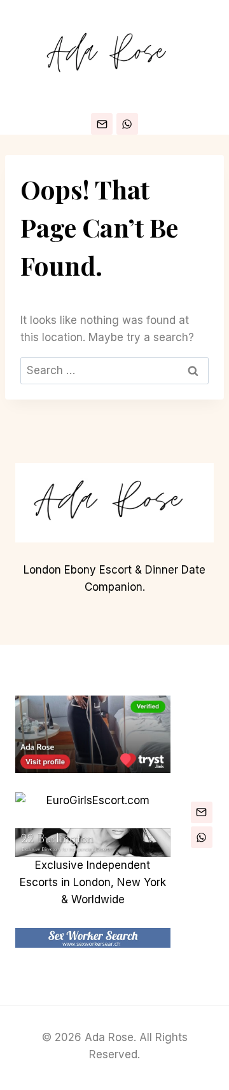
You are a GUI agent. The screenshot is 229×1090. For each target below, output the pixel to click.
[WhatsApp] (127, 124)
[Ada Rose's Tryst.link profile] (92, 734)
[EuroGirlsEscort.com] (92, 800)
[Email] (102, 124)
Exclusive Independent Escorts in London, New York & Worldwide (93, 882)
